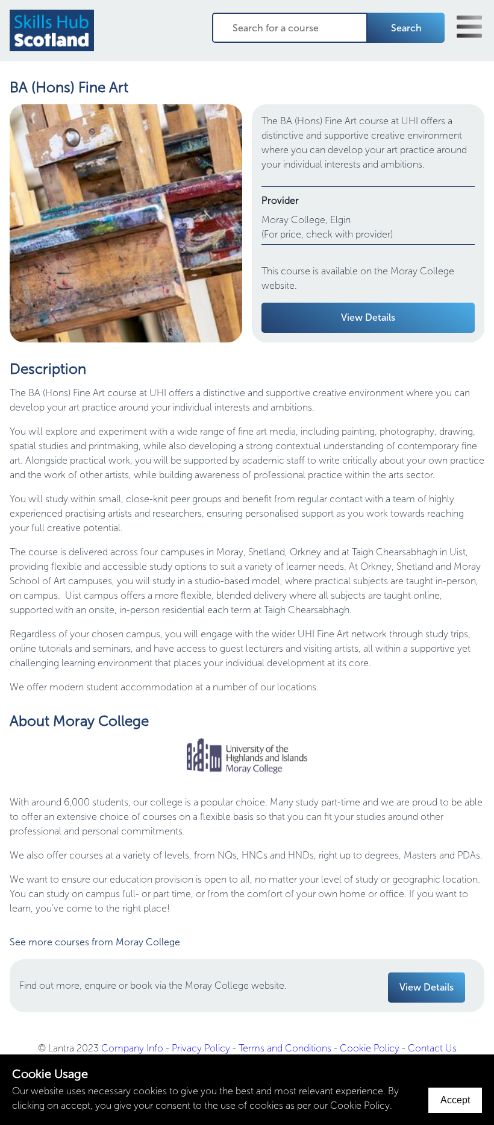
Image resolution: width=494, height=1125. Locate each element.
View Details (368, 317)
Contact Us (432, 1048)
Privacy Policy (201, 1048)
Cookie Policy (369, 1048)
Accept (455, 1100)
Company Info (132, 1048)
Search (406, 28)
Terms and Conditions (285, 1048)
